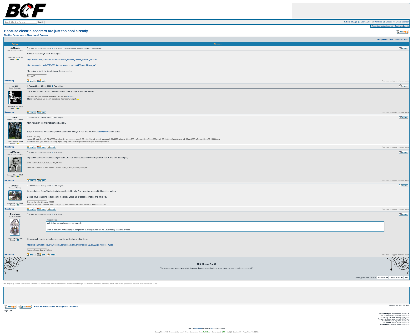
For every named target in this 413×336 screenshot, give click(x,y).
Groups (389, 22)
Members (378, 22)
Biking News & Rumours (37, 35)
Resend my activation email (382, 26)
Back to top (9, 81)
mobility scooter (104, 132)
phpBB (213, 328)
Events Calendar (402, 22)
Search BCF (366, 22)
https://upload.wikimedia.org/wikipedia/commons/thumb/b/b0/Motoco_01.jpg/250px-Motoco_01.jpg (70, 245)
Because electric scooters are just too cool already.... (47, 31)
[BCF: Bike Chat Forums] (26, 17)
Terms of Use (198, 328)
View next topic (401, 39)
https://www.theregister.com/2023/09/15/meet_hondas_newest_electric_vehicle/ (62, 59)
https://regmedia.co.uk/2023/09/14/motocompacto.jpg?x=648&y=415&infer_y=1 (61, 65)
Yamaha (70, 96)
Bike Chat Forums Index (14, 35)
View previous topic (385, 39)
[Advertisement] (351, 10)
